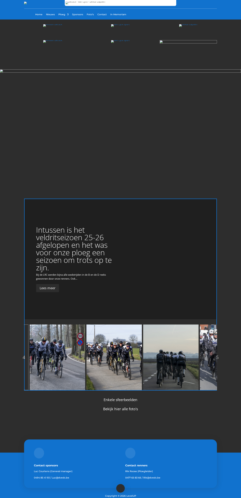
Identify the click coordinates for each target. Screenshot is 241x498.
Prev (23, 357)
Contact (102, 14)
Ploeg (61, 14)
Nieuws (50, 14)
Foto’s (90, 14)
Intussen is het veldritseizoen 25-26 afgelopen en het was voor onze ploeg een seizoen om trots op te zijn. (74, 249)
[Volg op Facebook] (199, 14)
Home (38, 14)
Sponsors (77, 14)
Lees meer (47, 288)
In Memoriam (118, 14)
